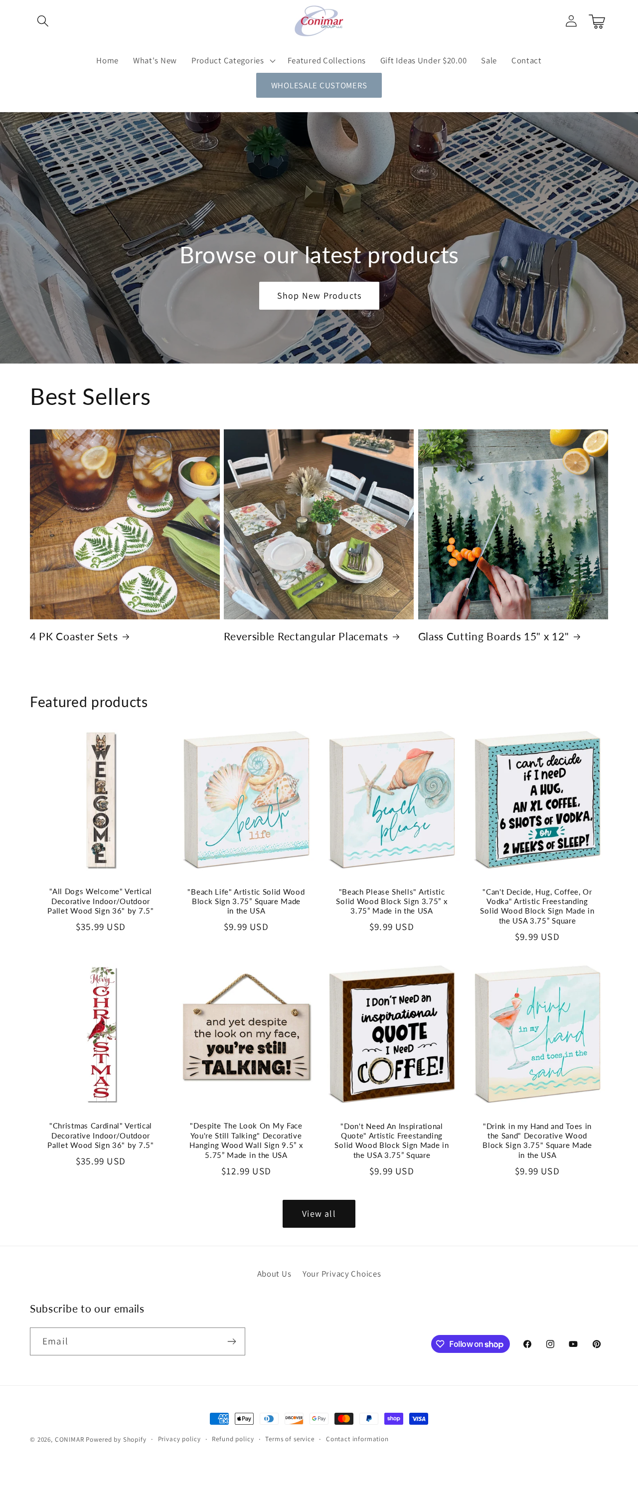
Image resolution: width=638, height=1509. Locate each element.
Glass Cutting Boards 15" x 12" (493, 636)
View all (319, 1214)
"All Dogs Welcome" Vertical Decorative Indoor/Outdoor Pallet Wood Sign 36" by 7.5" (100, 901)
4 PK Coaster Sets (74, 636)
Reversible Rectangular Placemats (306, 636)
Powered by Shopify (116, 1439)
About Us (274, 1273)
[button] (43, 21)
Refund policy (233, 1439)
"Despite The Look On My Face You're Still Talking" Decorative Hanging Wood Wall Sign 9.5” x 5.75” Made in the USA (246, 1140)
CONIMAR (69, 1439)
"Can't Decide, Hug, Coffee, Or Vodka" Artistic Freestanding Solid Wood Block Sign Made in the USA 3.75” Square (537, 906)
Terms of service (289, 1439)
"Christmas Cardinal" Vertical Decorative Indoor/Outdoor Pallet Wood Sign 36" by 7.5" (100, 1135)
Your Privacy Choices (342, 1273)
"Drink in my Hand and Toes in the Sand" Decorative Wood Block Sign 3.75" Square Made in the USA (537, 1140)
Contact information (357, 1439)
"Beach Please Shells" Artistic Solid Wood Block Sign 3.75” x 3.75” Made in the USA (391, 901)
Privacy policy (179, 1439)
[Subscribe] (231, 1341)
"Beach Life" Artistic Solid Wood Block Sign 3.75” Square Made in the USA (246, 901)
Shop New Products (319, 296)
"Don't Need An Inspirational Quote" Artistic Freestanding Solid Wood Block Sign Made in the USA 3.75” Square (391, 1140)
